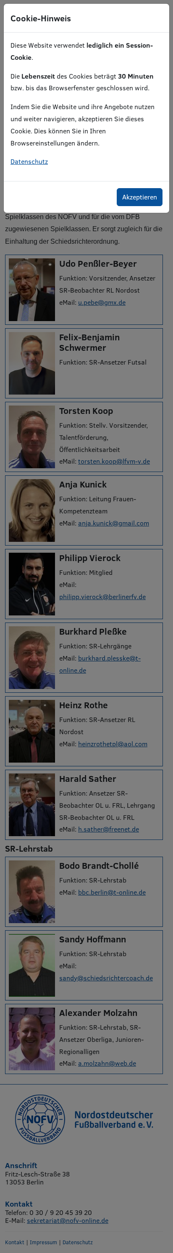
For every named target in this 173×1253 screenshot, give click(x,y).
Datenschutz (29, 161)
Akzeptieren (139, 196)
